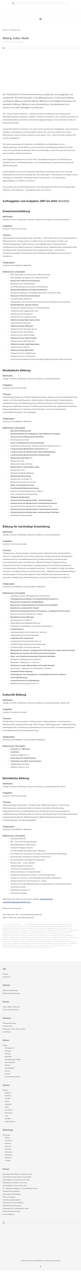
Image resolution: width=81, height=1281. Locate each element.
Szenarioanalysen (73, 943)
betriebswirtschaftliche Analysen (10, 926)
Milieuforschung (34, 935)
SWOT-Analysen (64, 943)
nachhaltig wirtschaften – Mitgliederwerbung (20, 937)
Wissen (5, 1045)
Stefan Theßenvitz (19, 42)
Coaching (8, 1149)
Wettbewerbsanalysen (16, 947)
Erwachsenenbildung (15, 930)
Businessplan (22, 928)
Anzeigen (8, 1118)
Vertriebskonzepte (56, 945)
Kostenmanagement (58, 932)
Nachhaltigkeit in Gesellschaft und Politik (16, 1180)
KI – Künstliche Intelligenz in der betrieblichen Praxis (20, 1188)
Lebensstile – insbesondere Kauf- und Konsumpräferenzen (36, 934)
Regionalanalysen (72, 941)
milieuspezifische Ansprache (45, 935)
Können (5, 1090)
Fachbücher (9, 1110)
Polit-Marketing (6, 939)
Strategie (8, 1051)
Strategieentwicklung (46, 943)
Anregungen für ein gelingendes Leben (16, 1208)
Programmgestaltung (64, 939)
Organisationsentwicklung (71, 937)
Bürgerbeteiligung (14, 928)
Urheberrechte (7, 1026)
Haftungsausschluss (9, 1023)
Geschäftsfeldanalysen (40, 930)
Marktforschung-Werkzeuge (12, 1205)
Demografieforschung (31, 928)
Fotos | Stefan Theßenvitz (11, 1007)
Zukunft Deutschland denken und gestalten (17, 1177)
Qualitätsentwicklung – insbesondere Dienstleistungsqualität (27, 941)
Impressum (6, 977)
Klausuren (8, 1146)
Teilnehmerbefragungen (8, 945)
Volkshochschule (7, 947)
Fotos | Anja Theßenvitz (10, 1009)
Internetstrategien (15, 932)
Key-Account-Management (33, 932)
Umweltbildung (26, 945)
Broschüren (8, 1113)
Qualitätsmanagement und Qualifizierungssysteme (55, 941)
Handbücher (62, 930)
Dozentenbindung (62, 928)
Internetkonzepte (7, 932)
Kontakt (5, 974)
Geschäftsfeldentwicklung (52, 930)
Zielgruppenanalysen (38, 947)
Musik (7, 1107)
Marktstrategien (26, 935)
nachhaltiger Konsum (37, 937)
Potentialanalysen (32, 939)
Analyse (7, 1137)
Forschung (8, 1140)
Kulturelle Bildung (67, 932)
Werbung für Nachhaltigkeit (12, 1194)
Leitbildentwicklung (55, 934)
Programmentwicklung (52, 939)
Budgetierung (6, 928)
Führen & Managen (9, 1197)
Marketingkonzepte (7, 935)
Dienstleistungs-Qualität (13, 1059)
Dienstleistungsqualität (51, 928)
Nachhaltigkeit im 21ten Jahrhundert (15, 1185)
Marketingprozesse (16, 935)
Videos (7, 1101)
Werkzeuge (6, 1135)
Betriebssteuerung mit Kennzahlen (65, 924)
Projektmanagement (7, 941)
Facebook (8, 1096)
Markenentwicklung (65, 934)
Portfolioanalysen (15, 939)
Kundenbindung (17, 934)
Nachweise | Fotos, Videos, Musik (14, 1029)
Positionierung (23, 939)
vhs (70, 945)
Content (7, 1074)
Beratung (8, 1143)
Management (9, 1048)
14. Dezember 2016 (7, 42)
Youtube (7, 1098)
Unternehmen (34, 945)
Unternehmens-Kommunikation (13, 1202)
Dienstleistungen (42, 928)
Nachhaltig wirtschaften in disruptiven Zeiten (17, 1174)
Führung (32, 930)
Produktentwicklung (42, 939)
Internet (7, 1071)
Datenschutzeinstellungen (11, 993)
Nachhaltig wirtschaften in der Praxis (15, 1182)
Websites (8, 1093)
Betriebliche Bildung (33, 924)
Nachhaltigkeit (9, 1068)
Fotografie (8, 1104)
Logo (6, 1116)
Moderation (8, 1152)
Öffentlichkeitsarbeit (59, 937)
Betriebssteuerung (51, 924)
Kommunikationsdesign (12, 1076)
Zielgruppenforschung (49, 947)
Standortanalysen (36, 943)
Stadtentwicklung (16, 943)
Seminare (8, 1157)
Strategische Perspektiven (11, 1191)
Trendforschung (18, 945)
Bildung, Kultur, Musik (16, 38)
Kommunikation (10, 1062)
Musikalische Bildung (68, 935)
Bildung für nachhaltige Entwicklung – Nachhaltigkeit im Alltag (53, 926)
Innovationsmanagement (72, 930)
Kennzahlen (23, 932)
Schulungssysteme (7, 943)
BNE (70, 926)
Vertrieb (7, 1065)
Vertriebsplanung (65, 945)
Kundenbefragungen (8, 934)
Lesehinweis (7, 1032)
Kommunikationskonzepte (46, 932)
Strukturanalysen (56, 943)
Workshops (8, 1155)
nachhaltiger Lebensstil (48, 937)
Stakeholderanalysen (26, 943)
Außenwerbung (10, 1121)
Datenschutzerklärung (10, 990)
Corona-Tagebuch (9, 1214)
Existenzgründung (24, 930)
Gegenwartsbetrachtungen (11, 1211)
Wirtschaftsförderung (27, 947)
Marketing (8, 1056)
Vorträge (7, 1160)
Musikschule (6, 937)
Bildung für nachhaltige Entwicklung (28, 926)
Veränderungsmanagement (44, 945)
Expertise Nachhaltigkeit (14, 924)
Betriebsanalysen (42, 924)
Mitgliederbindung (57, 935)
